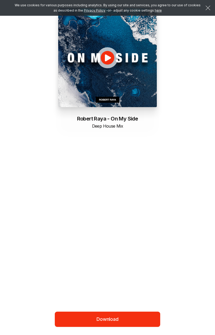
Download (107, 319)
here (158, 10)
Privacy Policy (94, 10)
